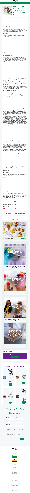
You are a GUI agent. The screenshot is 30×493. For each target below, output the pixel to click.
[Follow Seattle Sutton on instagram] (12, 455)
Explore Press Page (15, 357)
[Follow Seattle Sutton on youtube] (13, 455)
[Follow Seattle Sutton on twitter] (15, 455)
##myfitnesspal (25, 216)
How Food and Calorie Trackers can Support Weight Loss (19, 11)
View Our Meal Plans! (6, 206)
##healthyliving (20, 216)
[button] (1, 1)
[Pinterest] (26, 209)
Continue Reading (10, 384)
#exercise (13, 219)
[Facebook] (19, 209)
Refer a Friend (14, 474)
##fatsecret (9, 216)
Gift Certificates (14, 473)
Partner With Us (14, 469)
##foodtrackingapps (14, 216)
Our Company (14, 466)
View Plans (24, 238)
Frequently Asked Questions (14, 485)
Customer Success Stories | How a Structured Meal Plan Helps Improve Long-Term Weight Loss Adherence (11, 372)
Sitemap (14, 486)
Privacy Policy (14, 489)
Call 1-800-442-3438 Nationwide (14, 480)
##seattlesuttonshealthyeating (12, 218)
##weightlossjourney (24, 218)
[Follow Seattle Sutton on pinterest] (16, 455)
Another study (4, 86)
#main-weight (16, 219)
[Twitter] (23, 209)
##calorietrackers (5, 216)
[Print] (22, 209)
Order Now (21, 213)
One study (20, 120)
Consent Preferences (14, 490)
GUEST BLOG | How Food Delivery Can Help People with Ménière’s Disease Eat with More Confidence (10, 392)
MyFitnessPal (4, 177)
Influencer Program (14, 472)
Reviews (14, 468)
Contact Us (14, 481)
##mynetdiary (5, 218)
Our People (14, 467)
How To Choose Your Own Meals (14, 484)
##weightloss (18, 218)
